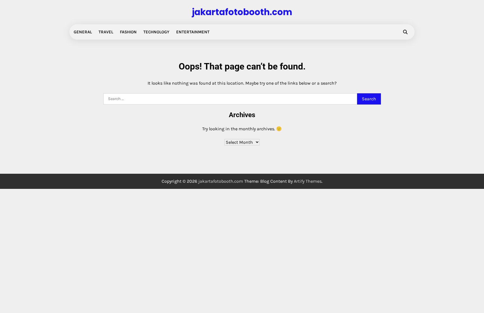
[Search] (405, 32)
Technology (156, 31)
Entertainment (193, 31)
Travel (106, 31)
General (83, 31)
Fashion (128, 31)
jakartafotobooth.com (242, 12)
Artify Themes (308, 181)
